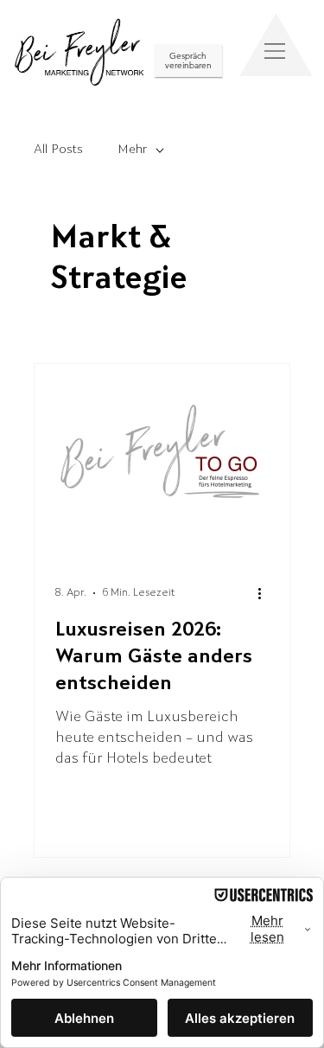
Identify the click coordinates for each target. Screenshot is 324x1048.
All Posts (58, 150)
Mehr (132, 150)
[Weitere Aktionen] (266, 593)
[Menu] (276, 51)
